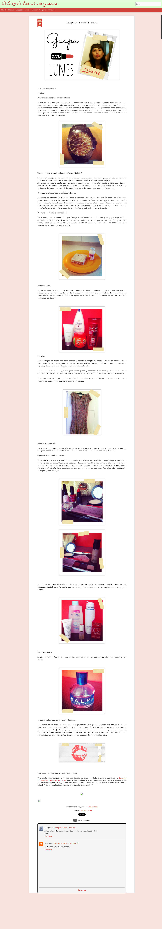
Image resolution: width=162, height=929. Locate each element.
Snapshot (42, 10)
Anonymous (93, 807)
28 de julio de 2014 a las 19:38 (64, 827)
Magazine (19, 10)
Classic (4, 10)
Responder (48, 836)
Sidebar (35, 10)
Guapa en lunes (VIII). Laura (82, 22)
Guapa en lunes (86, 810)
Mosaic (27, 10)
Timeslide (51, 10)
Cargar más (82, 890)
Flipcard (11, 10)
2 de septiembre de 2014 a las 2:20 (66, 843)
